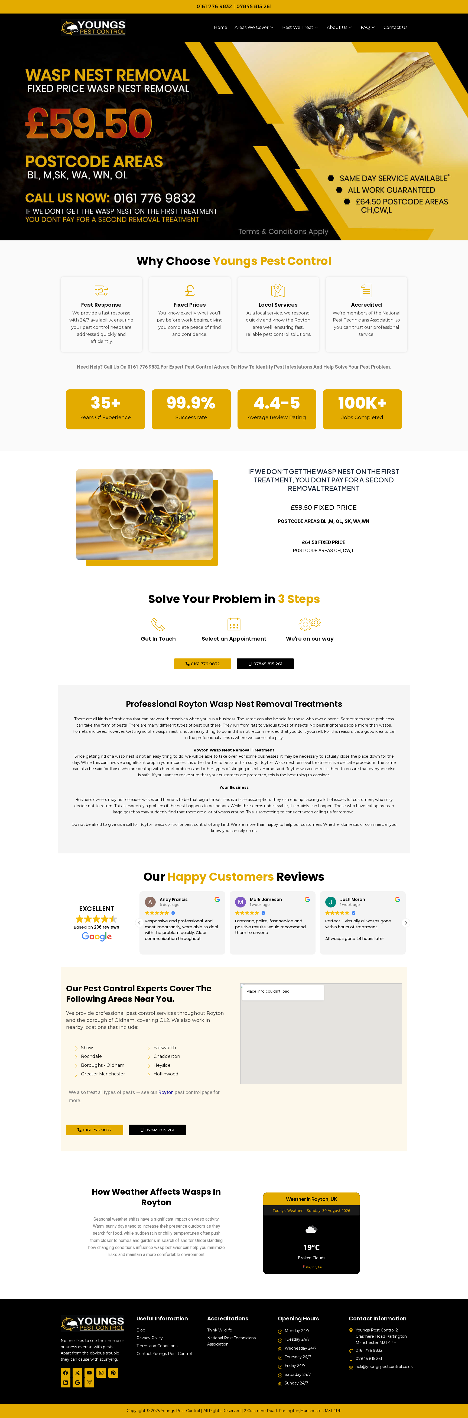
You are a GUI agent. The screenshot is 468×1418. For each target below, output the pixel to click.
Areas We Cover (252, 27)
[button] (406, 923)
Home (220, 27)
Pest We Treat (297, 27)
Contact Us (395, 27)
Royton (166, 1092)
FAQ (365, 27)
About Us (337, 27)
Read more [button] (402, 946)
